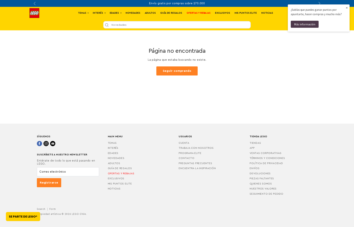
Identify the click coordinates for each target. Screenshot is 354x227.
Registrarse (49, 182)
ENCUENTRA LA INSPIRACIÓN (197, 168)
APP (252, 148)
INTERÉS (98, 13)
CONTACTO (186, 158)
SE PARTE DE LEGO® (23, 216)
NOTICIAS (267, 13)
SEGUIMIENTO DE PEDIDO (266, 194)
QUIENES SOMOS (261, 183)
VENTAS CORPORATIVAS (265, 153)
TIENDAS (255, 143)
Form (52, 209)
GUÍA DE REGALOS (171, 13)
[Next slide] (319, 3)
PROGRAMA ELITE (190, 153)
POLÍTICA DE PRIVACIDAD (266, 163)
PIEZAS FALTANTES (262, 178)
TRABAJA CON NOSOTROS (196, 148)
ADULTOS (150, 13)
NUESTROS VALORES (263, 188)
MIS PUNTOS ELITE (246, 13)
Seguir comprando (177, 70)
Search (41, 209)
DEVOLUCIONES (260, 173)
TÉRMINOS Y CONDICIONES (267, 158)
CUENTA (184, 143)
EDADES (115, 13)
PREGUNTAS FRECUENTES (195, 163)
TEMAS (82, 13)
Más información (304, 24)
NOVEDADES (133, 13)
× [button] (347, 7)
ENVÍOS (255, 168)
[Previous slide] (35, 3)
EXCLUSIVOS (222, 13)
